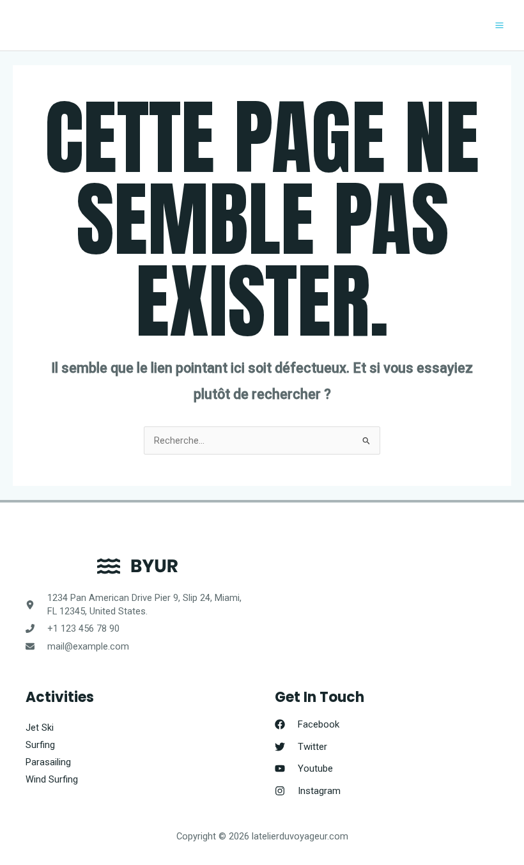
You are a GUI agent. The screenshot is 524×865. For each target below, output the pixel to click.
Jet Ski (40, 727)
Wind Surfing (52, 779)
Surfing (40, 745)
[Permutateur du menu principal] (499, 25)
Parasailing (48, 762)
